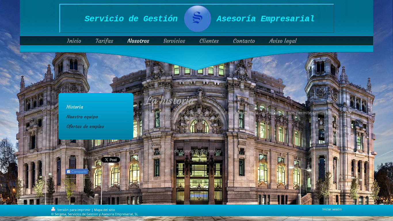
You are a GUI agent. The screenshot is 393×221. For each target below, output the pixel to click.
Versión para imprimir (73, 209)
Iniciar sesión (332, 209)
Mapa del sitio (104, 209)
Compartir (78, 172)
